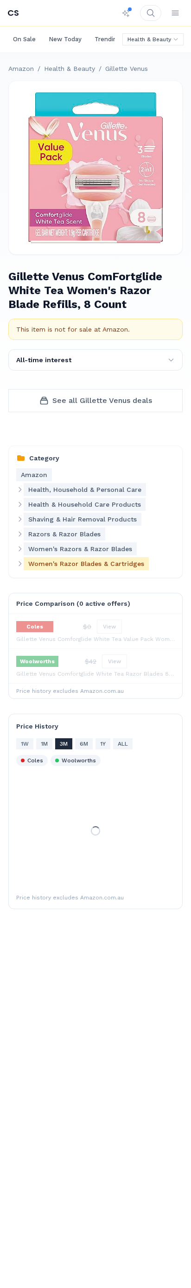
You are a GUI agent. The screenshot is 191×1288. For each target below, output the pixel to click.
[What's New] (126, 13)
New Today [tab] (65, 39)
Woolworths (79, 760)
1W (25, 744)
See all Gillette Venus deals (102, 400)
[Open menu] (175, 13)
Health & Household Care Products (84, 504)
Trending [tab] (108, 39)
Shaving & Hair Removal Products (82, 519)
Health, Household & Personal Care (84, 489)
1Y (103, 744)
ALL (123, 744)
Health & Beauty (149, 39)
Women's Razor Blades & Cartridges (86, 563)
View (109, 626)
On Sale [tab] (24, 39)
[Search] (150, 13)
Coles (35, 760)
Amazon (21, 68)
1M (44, 744)
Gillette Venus (126, 68)
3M (64, 744)
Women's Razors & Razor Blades (80, 549)
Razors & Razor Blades (64, 534)
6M (84, 744)
